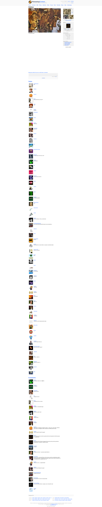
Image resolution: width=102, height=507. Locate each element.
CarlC (35, 191)
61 (72, 12)
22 (68, 29)
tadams (35, 218)
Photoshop (36, 1)
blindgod (35, 175)
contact (47, 500)
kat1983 (35, 335)
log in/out (36, 500)
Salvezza (35, 228)
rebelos (35, 170)
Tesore (35, 117)
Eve (34, 356)
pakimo (35, 122)
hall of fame (62, 497)
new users (60, 500)
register (33, 500)
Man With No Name (37, 149)
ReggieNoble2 (36, 202)
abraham (35, 270)
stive (34, 371)
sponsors (44, 497)
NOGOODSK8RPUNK (37, 223)
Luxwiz (35, 244)
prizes (41, 497)
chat (41, 500)
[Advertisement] (44, 43)
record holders (66, 497)
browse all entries (68, 20)
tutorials (63, 500)
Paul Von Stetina (36, 483)
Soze (34, 104)
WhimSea (35, 361)
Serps (35, 254)
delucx (35, 330)
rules (49, 497)
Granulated (35, 128)
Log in (69, 1)
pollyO (35, 212)
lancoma (35, 138)
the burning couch (36, 346)
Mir (34, 395)
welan (35, 181)
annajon (35, 94)
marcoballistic (36, 238)
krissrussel (35, 311)
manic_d (35, 320)
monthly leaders (57, 497)
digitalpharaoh (36, 83)
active (33, 497)
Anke (34, 295)
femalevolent (36, 477)
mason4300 (36, 456)
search (57, 500)
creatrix (35, 488)
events (47, 497)
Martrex (35, 306)
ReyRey (35, 291)
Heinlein (35, 197)
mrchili (35, 109)
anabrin (35, 286)
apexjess (35, 275)
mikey (35, 300)
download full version (68, 42)
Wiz (34, 165)
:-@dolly (35, 416)
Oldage (35, 186)
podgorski (35, 351)
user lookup (44, 500)
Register (72, 1)
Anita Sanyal (36, 207)
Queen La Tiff (36, 249)
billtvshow (35, 154)
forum (39, 500)
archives (36, 497)
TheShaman (36, 112)
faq (55, 500)
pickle (35, 233)
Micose (35, 435)
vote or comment (67, 44)
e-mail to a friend (67, 43)
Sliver (35, 98)
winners (39, 497)
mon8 (35, 265)
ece (34, 144)
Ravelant (35, 366)
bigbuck (35, 133)
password (69, 500)
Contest (42, 1)
